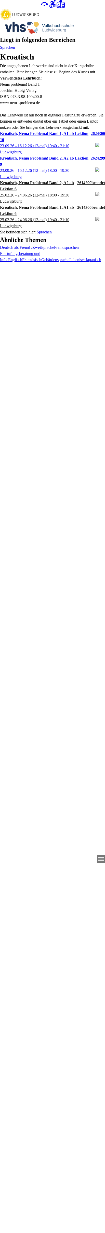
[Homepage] (52, 21)
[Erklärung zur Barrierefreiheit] (52, 4)
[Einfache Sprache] (61, 4)
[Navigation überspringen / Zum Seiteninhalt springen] (44, 4)
